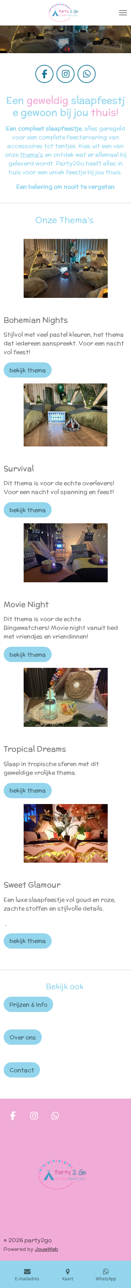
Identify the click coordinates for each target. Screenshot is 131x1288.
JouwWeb (46, 1249)
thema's (31, 154)
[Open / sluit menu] (123, 12)
